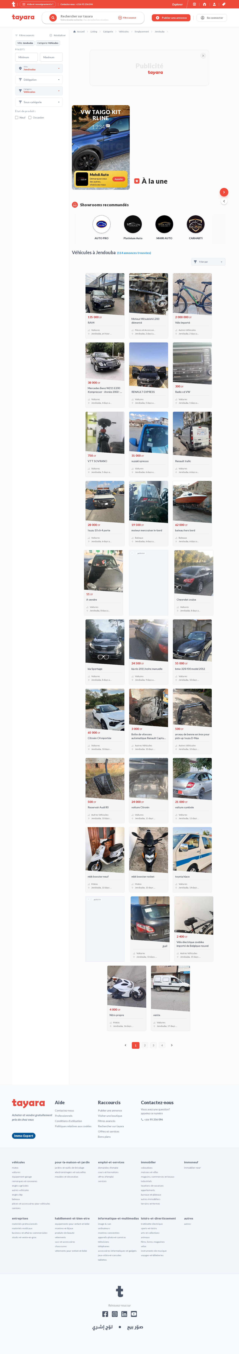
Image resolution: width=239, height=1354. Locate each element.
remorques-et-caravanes (24, 1181)
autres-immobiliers (150, 1199)
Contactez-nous (64, 1110)
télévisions (103, 1241)
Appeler (119, 179)
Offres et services (108, 1131)
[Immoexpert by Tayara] (204, 4)
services (102, 1181)
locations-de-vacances (152, 1185)
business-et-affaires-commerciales (29, 1232)
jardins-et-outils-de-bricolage (69, 1167)
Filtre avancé (129, 17)
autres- (187, 1223)
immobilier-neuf (192, 1167)
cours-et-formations (108, 1172)
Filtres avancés (106, 1121)
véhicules (18, 1162)
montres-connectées (109, 1232)
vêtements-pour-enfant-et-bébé (71, 1250)
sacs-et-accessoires (65, 1241)
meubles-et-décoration (66, 1176)
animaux (145, 1237)
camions (16, 1208)
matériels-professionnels (25, 1223)
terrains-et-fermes (150, 1203)
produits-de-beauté (64, 1232)
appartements (148, 1190)
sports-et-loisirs (149, 1228)
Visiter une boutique (110, 1115)
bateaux (16, 1199)
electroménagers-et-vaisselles (70, 1172)
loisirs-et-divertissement (158, 1218)
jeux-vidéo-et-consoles (109, 1255)
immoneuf (191, 1162)
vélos (143, 1246)
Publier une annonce (110, 1110)
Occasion (38, 117)
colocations (147, 1167)
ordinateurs (104, 1228)
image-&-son (104, 1223)
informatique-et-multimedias (118, 1218)
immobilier (148, 1162)
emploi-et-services (111, 1162)
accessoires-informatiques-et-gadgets (117, 1250)
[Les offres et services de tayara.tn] (224, 4)
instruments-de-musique (154, 1250)
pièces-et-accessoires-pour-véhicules (31, 1203)
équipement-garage (22, 1176)
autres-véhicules (20, 1190)
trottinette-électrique (152, 1223)
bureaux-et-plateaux (151, 1194)
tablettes (102, 1259)
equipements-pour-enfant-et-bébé (72, 1223)
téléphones (103, 1246)
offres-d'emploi (106, 1176)
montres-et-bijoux (64, 1228)
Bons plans (104, 1136)
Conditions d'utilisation (68, 1121)
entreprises (20, 1218)
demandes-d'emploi (108, 1167)
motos (15, 1167)
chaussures (61, 1246)
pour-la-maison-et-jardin (72, 1162)
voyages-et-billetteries (152, 1255)
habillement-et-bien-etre (72, 1218)
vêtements (60, 1237)
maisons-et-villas (149, 1172)
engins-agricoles (20, 1185)
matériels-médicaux (22, 1228)
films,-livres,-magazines (153, 1241)
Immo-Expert (23, 1135)
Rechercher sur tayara (111, 1126)
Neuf (22, 117)
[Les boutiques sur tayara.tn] (194, 4)
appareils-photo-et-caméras (112, 1237)
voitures (16, 1172)
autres (188, 1218)
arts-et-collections (150, 1232)
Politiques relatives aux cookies (73, 1126)
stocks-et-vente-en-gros (24, 1237)
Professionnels (63, 1115)
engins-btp (17, 1194)
